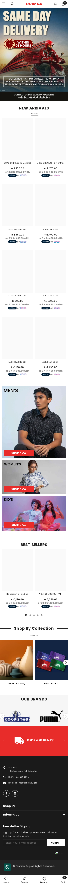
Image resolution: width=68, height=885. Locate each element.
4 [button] (31, 97)
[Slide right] (64, 741)
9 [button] (47, 97)
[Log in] (55, 4)
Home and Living (16, 683)
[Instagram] (15, 793)
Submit (56, 842)
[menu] (3, 4)
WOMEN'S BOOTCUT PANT (51, 594)
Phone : (12, 777)
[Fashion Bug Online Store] (16, 660)
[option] (34, 54)
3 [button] (28, 97)
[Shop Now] (34, 422)
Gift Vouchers (51, 683)
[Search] (12, 4)
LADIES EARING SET (17, 229)
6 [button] (37, 97)
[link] (34, 741)
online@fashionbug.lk (26, 782)
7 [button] (40, 97)
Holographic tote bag (17, 594)
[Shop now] (34, 477)
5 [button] (34, 97)
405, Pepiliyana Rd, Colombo (22, 771)
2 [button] (25, 97)
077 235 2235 (22, 777)
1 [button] (21, 97)
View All (35, 113)
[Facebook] (6, 793)
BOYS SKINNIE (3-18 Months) (17, 163)
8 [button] (44, 97)
